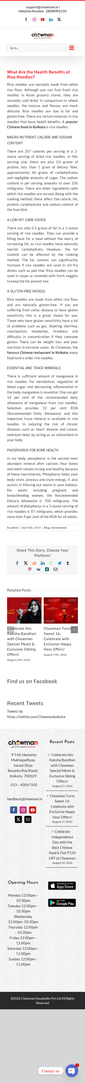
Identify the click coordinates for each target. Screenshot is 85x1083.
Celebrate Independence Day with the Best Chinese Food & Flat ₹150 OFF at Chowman (62, 844)
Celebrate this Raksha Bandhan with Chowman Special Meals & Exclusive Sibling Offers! (21, 641)
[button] (10, 629)
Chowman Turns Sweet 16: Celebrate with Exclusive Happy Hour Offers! (57, 638)
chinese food (59, 527)
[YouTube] (32, 809)
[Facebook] (13, 809)
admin (15, 527)
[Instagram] (23, 809)
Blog (47, 527)
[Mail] (27, 819)
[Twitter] (18, 819)
